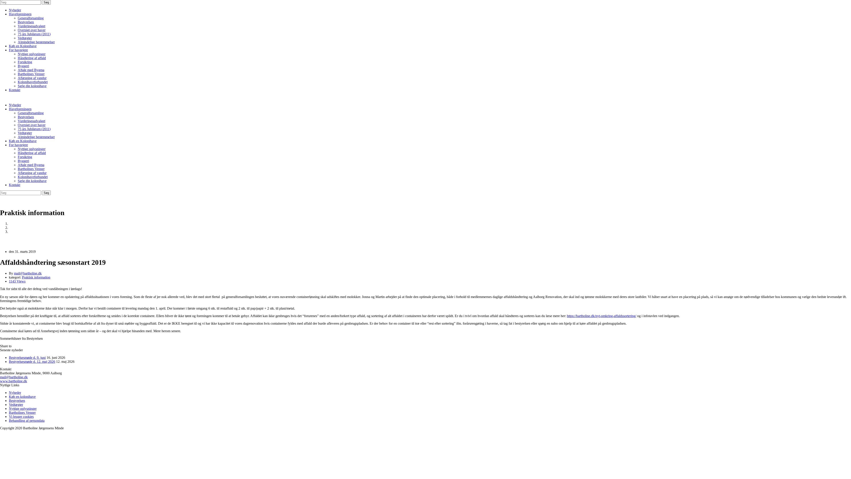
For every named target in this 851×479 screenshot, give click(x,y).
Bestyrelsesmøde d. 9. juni (27, 357)
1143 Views (17, 281)
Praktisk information (23, 228)
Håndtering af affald (32, 58)
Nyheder (15, 10)
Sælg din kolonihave (32, 86)
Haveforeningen (20, 14)
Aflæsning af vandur (32, 78)
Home (13, 224)
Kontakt (14, 90)
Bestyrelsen (26, 22)
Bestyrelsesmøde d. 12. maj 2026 (32, 361)
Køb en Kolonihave (23, 46)
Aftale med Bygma (31, 70)
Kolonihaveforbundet (33, 82)
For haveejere (18, 50)
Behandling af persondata (27, 420)
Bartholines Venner (31, 74)
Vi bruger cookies (21, 416)
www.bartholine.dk (13, 381)
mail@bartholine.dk (14, 377)
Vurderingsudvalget (31, 26)
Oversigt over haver (31, 30)
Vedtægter (25, 38)
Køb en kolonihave (22, 397)
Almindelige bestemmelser (36, 42)
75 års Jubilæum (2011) (34, 34)
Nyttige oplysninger (31, 54)
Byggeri (23, 66)
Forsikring (25, 62)
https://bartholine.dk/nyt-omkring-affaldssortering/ (601, 316)
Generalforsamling (31, 18)
